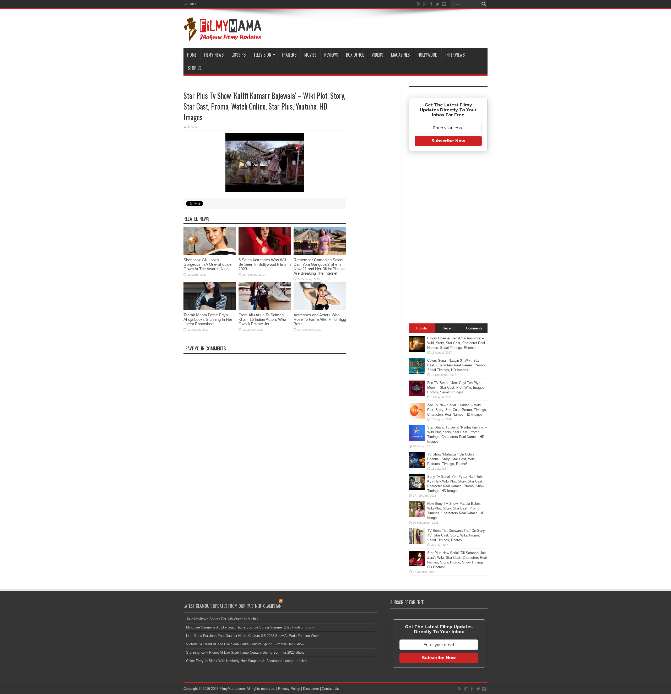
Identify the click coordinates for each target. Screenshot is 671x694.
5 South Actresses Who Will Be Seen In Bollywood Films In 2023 (265, 264)
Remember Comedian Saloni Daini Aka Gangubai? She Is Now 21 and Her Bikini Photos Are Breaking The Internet (319, 266)
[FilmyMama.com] (222, 28)
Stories (194, 68)
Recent (448, 328)
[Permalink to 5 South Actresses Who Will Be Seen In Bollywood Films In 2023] (265, 241)
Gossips (238, 55)
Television (262, 55)
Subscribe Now (448, 140)
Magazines (400, 55)
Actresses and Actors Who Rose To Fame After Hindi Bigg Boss (320, 319)
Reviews (331, 55)
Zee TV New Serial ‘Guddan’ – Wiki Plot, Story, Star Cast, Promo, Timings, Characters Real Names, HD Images (457, 409)
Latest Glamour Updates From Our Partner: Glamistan (232, 606)
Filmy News (214, 55)
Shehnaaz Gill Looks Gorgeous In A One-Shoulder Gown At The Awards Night (208, 264)
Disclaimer (311, 689)
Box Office (355, 55)
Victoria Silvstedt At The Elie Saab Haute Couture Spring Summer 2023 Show (245, 644)
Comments (474, 328)
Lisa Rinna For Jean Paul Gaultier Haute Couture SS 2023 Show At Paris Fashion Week (253, 636)
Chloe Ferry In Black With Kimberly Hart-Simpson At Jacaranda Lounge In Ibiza (246, 661)
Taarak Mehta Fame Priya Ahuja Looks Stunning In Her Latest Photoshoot (207, 319)
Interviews (455, 55)
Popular (422, 328)
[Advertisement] (377, 168)
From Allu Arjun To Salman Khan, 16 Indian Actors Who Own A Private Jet (262, 319)
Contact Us (191, 4)
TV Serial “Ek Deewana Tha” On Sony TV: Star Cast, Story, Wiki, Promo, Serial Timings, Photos (456, 535)
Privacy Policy (289, 689)
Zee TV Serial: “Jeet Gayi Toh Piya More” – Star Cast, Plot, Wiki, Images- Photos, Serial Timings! (456, 387)
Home (191, 55)
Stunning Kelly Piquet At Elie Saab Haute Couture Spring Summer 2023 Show (245, 652)
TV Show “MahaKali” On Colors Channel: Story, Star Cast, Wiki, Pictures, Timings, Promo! (451, 459)
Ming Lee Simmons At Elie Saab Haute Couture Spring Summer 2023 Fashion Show (250, 627)
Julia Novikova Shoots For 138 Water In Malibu (222, 619)
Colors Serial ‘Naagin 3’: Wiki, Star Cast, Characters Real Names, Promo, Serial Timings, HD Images (456, 365)
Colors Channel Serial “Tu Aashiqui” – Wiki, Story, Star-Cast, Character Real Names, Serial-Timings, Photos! (456, 343)
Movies (310, 55)
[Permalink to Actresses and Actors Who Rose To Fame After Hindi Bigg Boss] (320, 296)
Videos (377, 55)
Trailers (288, 55)
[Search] (484, 4)
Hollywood (427, 55)
